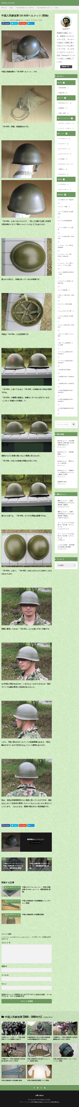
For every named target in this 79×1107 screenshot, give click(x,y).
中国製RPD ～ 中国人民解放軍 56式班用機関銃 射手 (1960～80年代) (65, 1038)
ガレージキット (65, 189)
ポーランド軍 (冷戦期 (65, 304)
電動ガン (63, 169)
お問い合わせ (39, 1095)
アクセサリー (64, 138)
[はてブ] (30, 23)
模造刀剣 (63, 93)
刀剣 (61, 82)
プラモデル (63, 184)
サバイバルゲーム (65, 118)
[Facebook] (5, 23)
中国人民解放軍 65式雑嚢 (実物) (33, 914)
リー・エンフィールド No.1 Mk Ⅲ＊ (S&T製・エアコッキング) (66, 525)
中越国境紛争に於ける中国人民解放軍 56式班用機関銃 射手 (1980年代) (38, 1038)
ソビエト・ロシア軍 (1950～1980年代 (64, 255)
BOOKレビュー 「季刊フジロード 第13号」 (66, 462)
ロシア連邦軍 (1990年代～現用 (66, 273)
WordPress (55, 1102)
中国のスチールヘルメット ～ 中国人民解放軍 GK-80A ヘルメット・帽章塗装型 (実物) (36, 889)
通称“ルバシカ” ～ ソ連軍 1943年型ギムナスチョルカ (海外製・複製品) (66, 502)
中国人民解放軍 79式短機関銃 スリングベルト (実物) (36, 902)
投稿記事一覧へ (66, 66)
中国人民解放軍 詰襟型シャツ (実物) (38, 1080)
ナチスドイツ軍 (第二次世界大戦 (65, 282)
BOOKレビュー (65, 103)
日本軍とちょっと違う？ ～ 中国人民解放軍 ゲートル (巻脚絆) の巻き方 (13, 1038)
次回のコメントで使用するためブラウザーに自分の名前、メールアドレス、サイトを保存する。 (26, 995)
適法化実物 (63, 87)
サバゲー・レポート (66, 123)
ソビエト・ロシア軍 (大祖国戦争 (65, 246)
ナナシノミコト (8, 3)
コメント (5, 942)
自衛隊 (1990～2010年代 (66, 383)
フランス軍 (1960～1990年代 (66, 326)
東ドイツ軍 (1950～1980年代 (66, 296)
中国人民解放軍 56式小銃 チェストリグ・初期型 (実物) (38, 1060)
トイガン (63, 133)
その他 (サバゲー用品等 (66, 199)
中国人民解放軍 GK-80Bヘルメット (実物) (47, 7)
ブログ (62, 98)
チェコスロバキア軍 (66, 311)
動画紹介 (63, 108)
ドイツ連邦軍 (64, 290)
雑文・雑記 (63, 113)
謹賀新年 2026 (62, 481)
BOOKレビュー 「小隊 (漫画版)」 (66, 453)
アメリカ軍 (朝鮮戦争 (65, 220)
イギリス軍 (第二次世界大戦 (65, 317)
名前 (4, 966)
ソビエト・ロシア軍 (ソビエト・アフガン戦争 (65, 264)
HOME (5, 7)
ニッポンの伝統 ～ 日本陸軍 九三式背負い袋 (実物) (66, 546)
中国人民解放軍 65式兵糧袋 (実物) (11, 1080)
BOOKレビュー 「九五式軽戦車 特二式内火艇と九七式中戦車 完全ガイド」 (66, 443)
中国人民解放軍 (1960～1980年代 (66, 391)
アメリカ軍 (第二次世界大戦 (65, 212)
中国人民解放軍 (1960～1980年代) (25, 7)
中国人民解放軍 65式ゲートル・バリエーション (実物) (65, 1060)
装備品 (11, 7)
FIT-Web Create (37, 1102)
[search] (74, 424)
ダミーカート (64, 149)
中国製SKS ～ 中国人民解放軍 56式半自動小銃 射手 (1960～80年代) (13, 1060)
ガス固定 (63, 159)
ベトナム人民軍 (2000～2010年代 (66, 362)
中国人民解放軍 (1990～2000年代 (66, 400)
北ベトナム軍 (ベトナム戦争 (65, 335)
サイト (4, 984)
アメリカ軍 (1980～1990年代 (66, 237)
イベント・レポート (66, 128)
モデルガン (63, 174)
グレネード (63, 143)
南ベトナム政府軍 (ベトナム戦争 (65, 344)
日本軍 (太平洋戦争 (65, 369)
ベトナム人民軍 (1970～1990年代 (66, 353)
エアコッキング (65, 154)
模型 (61, 179)
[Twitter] (14, 23)
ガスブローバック (65, 164)
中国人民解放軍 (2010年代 (66, 409)
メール (5, 975)
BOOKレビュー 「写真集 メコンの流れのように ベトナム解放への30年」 (66, 472)
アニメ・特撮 (64, 206)
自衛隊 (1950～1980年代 (66, 376)
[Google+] (23, 23)
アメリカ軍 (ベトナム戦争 (65, 228)
